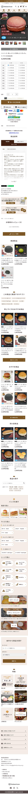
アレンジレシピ (5, 771)
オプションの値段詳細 (6, 188)
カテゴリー (4, 652)
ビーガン (11, 490)
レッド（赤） (21, 301)
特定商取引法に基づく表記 (8, 776)
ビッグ (10, 488)
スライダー (16, 488)
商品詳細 (7, 141)
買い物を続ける (5, 194)
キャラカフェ (16, 304)
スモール (21, 488)
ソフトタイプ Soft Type (6, 301)
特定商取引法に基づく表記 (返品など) (9, 190)
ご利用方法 (5, 773)
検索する (14, 661)
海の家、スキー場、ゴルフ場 (7, 304)
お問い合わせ (7, 107)
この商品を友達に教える (6, 192)
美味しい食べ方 (20, 141)
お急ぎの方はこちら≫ (14, 133)
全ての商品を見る (14, 417)
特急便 (15, 486)
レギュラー (20, 486)
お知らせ (4, 769)
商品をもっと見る (14, 360)
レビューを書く (14, 234)
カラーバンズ (15, 301)
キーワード (4, 645)
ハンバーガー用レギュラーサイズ (18, 298)
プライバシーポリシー (7, 778)
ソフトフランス (17, 490)
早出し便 (11, 486)
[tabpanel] (14, 26)
